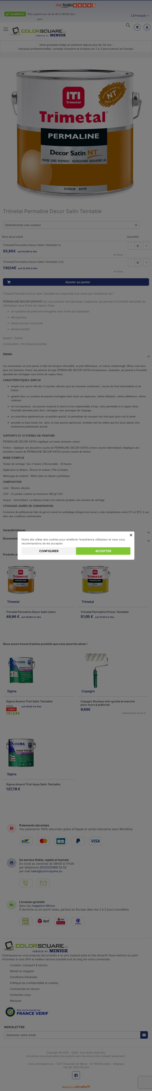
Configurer (49, 551)
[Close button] (131, 535)
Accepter (103, 551)
